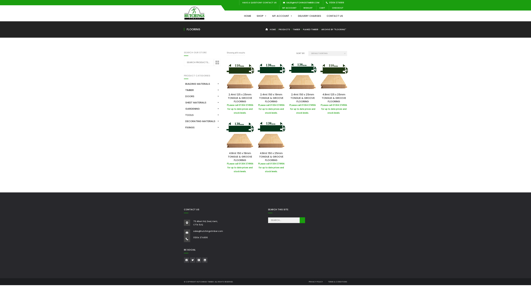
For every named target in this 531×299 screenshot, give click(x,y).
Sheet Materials (195, 102)
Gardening (192, 108)
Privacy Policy (316, 282)
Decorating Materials (200, 121)
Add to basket (240, 88)
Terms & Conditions (337, 282)
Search (217, 62)
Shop (260, 16)
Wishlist (308, 8)
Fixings (190, 127)
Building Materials (197, 84)
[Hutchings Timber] (194, 13)
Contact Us (335, 16)
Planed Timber (310, 29)
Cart (322, 8)
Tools (189, 115)
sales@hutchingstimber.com (302, 2)
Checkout (337, 8)
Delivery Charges (309, 16)
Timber (296, 29)
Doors (189, 96)
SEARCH (302, 220)
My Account (289, 8)
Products (284, 29)
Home (247, 16)
